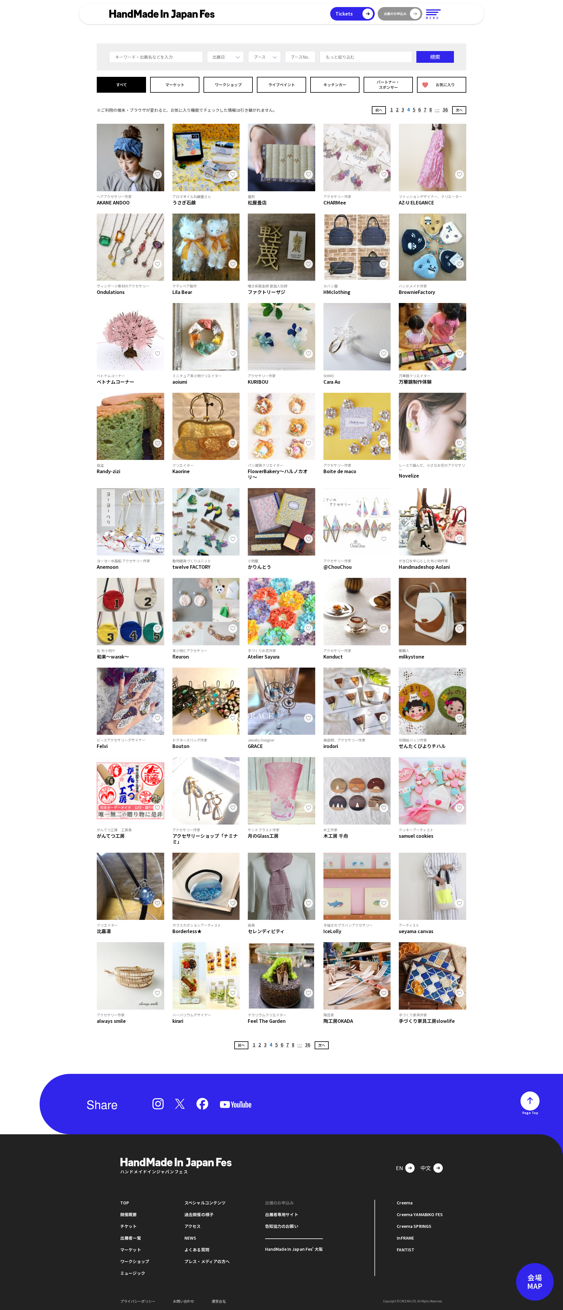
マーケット (174, 84)
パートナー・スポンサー (388, 84)
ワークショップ (228, 84)
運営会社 (219, 1301)
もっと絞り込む (340, 57)
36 (445, 109)
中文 (425, 1168)
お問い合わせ (183, 1301)
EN (399, 1168)
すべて (121, 84)
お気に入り (445, 84)
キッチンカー (334, 84)
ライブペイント (281, 84)
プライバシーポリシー (137, 1301)
